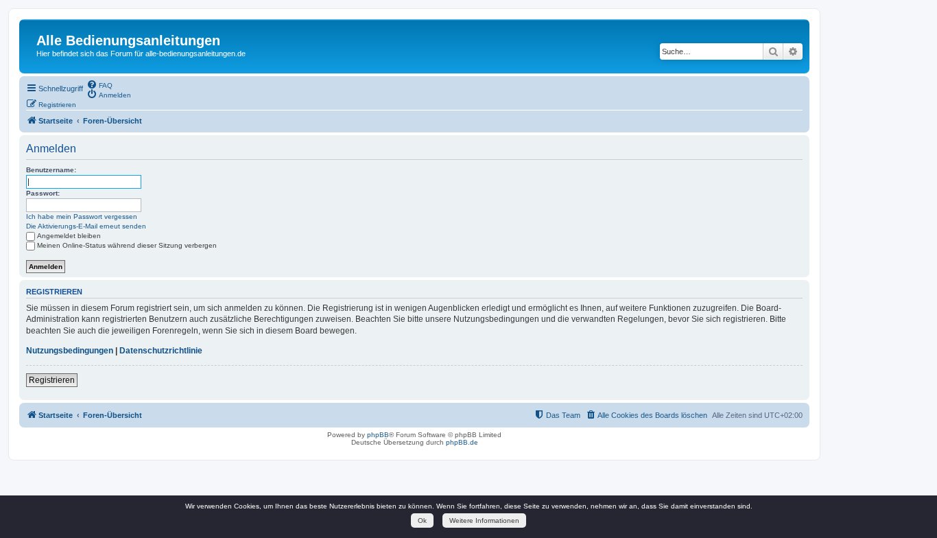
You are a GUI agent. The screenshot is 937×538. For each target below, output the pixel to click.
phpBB (378, 434)
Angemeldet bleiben (69, 235)
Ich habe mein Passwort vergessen (81, 216)
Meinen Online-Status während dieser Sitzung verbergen (127, 245)
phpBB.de (462, 442)
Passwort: (43, 193)
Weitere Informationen (484, 520)
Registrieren (52, 380)
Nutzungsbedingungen (69, 350)
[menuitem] (99, 84)
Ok (422, 520)
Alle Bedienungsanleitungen (128, 40)
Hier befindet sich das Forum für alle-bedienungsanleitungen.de (141, 53)
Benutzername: (51, 170)
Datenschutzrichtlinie (160, 350)
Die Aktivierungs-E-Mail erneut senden (86, 226)
